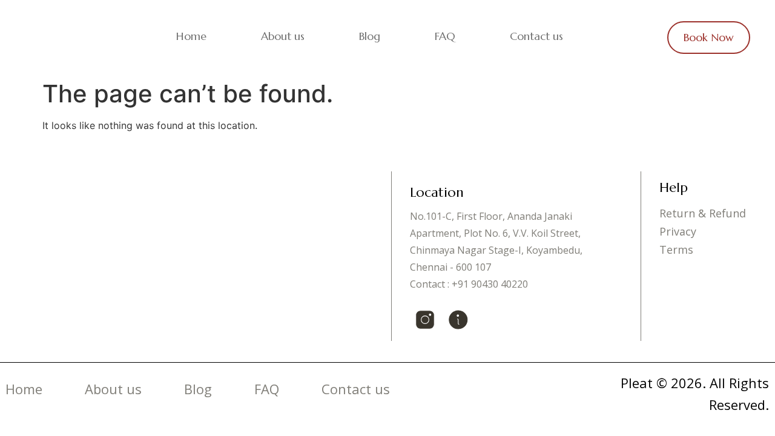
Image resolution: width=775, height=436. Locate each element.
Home (191, 36)
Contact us (536, 36)
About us (283, 36)
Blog (369, 36)
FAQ (445, 36)
